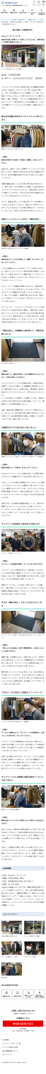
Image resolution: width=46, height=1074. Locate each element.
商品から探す (23, 1070)
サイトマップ (7, 1054)
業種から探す (14, 1070)
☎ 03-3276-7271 (23, 1023)
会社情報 (6, 1040)
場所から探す (4, 1070)
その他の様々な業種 (14, 75)
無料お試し (39, 78)
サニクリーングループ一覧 (12, 1043)
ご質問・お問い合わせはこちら (23, 1010)
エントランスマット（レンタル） (23, 78)
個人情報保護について (10, 1051)
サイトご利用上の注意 (10, 1047)
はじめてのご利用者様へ (41, 13)
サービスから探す (32, 1071)
